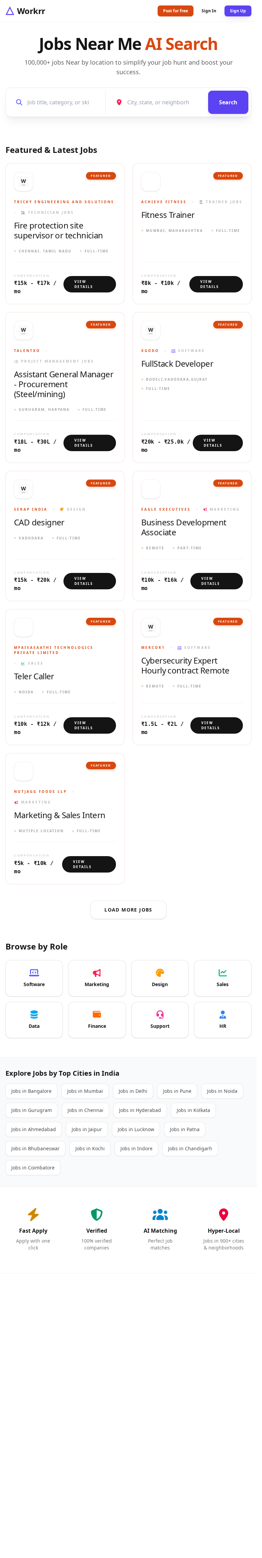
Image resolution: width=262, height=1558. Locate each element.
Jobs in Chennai (85, 1110)
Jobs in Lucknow (136, 1129)
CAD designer (39, 522)
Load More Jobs (128, 909)
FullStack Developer (177, 364)
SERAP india (30, 509)
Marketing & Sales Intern (59, 815)
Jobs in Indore (136, 1148)
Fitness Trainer (168, 215)
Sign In (209, 11)
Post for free (175, 11)
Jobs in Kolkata (193, 1110)
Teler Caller (34, 676)
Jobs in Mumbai (85, 1091)
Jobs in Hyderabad (140, 1110)
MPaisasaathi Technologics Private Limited (53, 650)
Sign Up (238, 11)
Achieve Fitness (164, 201)
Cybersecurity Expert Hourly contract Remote (185, 666)
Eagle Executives (166, 509)
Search (228, 102)
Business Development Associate (184, 527)
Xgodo (150, 350)
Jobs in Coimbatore (33, 1167)
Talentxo (27, 350)
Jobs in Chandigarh (190, 1148)
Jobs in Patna (185, 1129)
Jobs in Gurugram (31, 1110)
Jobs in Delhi (133, 1091)
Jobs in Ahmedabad (33, 1129)
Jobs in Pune (177, 1091)
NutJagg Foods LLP (40, 791)
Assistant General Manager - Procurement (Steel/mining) (63, 384)
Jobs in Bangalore (31, 1091)
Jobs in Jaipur (87, 1129)
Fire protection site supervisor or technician (58, 230)
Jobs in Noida (222, 1091)
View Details (83, 284)
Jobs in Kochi (90, 1148)
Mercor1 (153, 647)
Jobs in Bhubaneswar (35, 1148)
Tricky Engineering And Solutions (64, 201)
